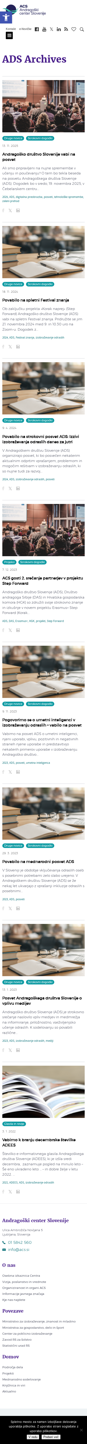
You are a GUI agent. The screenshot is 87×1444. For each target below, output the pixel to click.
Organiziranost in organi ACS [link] (24, 1288)
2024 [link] (5, 338)
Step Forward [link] (55, 621)
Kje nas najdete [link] (13, 1300)
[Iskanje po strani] (82, 30)
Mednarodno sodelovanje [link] (21, 1379)
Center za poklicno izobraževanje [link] (27, 1333)
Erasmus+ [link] (21, 621)
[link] (6, 17)
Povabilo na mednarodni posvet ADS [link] (38, 862)
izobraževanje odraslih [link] (50, 338)
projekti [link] (40, 621)
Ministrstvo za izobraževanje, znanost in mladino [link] (39, 1321)
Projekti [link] (9, 562)
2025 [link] (5, 197)
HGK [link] (32, 621)
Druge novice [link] (13, 138)
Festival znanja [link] (25, 338)
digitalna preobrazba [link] (29, 197)
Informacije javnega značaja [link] (23, 1294)
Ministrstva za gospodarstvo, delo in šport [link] (33, 1327)
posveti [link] (48, 197)
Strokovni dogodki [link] (40, 138)
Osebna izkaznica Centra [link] (21, 1275)
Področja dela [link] (12, 1367)
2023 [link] (5, 763)
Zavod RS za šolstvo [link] (17, 1339)
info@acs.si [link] (18, 1250)
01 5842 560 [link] (20, 1242)
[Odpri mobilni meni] (9, 35)
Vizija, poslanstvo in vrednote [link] (24, 1282)
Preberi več (51, 1437)
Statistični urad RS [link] (16, 1345)
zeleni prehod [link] (10, 201)
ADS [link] (11, 197)
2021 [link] (5, 1183)
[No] (81, 1430)
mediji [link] (49, 1041)
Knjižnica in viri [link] (13, 1385)
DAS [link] (11, 621)
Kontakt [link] (11, 29)
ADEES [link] (13, 1183)
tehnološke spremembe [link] (68, 197)
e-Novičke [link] (25, 29)
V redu (33, 1437)
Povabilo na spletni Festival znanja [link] (35, 300)
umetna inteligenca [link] (38, 763)
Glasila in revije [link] (14, 1124)
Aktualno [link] (9, 1391)
